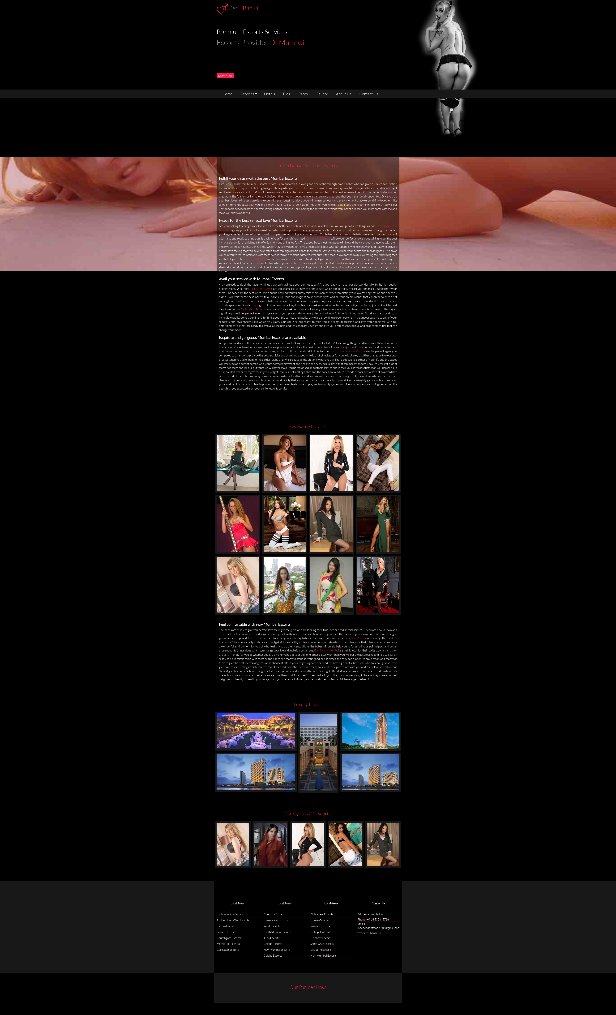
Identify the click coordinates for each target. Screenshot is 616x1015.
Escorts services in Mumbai (349, 351)
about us (343, 93)
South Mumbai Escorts (277, 932)
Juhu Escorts (271, 938)
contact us (368, 93)
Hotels (269, 93)
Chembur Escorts (274, 914)
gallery (322, 93)
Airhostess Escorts (321, 914)
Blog (286, 93)
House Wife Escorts (322, 920)
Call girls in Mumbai (318, 238)
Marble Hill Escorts (228, 943)
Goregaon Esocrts (228, 949)
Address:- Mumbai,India (372, 914)
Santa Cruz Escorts (322, 943)
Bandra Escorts (226, 926)
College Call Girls (320, 932)
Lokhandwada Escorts (230, 914)
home (227, 93)
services (247, 93)
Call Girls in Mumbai (254, 309)
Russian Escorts (320, 926)
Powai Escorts (225, 932)
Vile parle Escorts (321, 949)
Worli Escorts (272, 926)
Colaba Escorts (273, 943)
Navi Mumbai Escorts (277, 949)
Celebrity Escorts (321, 938)
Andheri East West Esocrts (233, 920)
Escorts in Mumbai (255, 259)
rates (303, 93)
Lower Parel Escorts (276, 920)
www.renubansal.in (369, 933)
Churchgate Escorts (229, 938)
